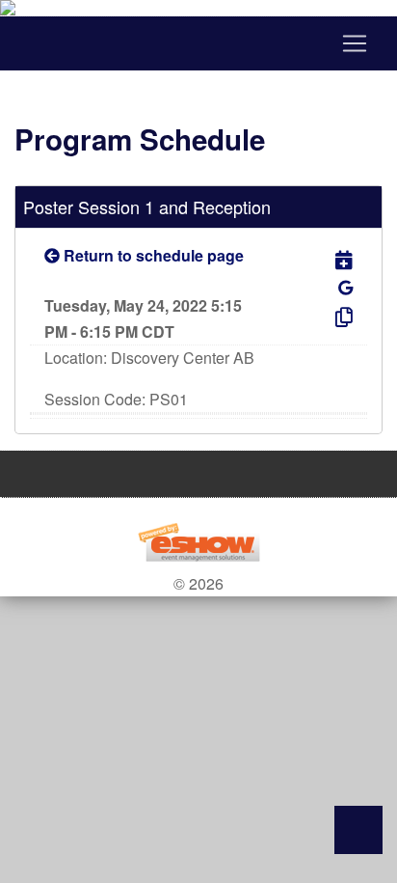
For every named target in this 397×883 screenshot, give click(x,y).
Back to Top (358, 830)
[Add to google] (345, 287)
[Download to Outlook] (326, 259)
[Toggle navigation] (198, 43)
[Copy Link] (326, 316)
